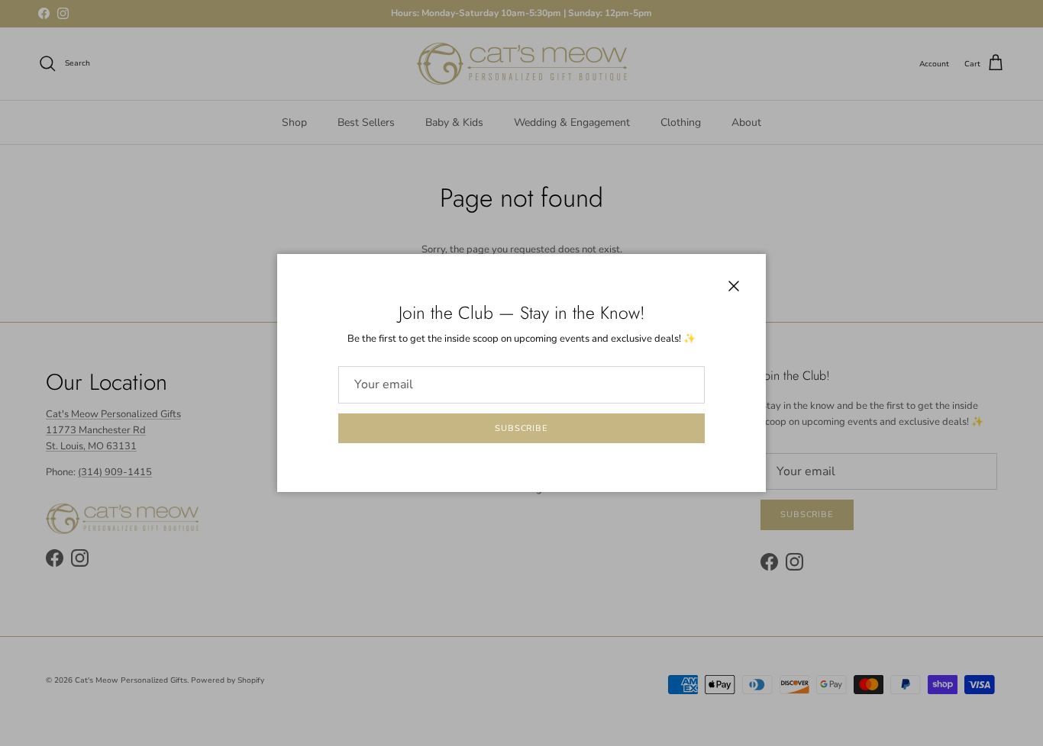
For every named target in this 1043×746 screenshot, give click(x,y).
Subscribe (521, 428)
